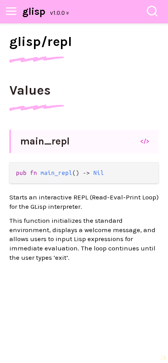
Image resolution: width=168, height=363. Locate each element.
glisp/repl (40, 41)
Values (30, 90)
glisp (33, 11)
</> (144, 141)
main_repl (45, 141)
